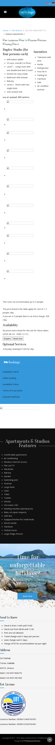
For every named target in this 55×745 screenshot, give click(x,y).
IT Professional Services (31, 741)
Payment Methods (11, 396)
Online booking (9, 378)
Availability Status (11, 384)
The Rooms (16, 30)
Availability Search (11, 371)
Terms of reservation (12, 390)
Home (5, 30)
